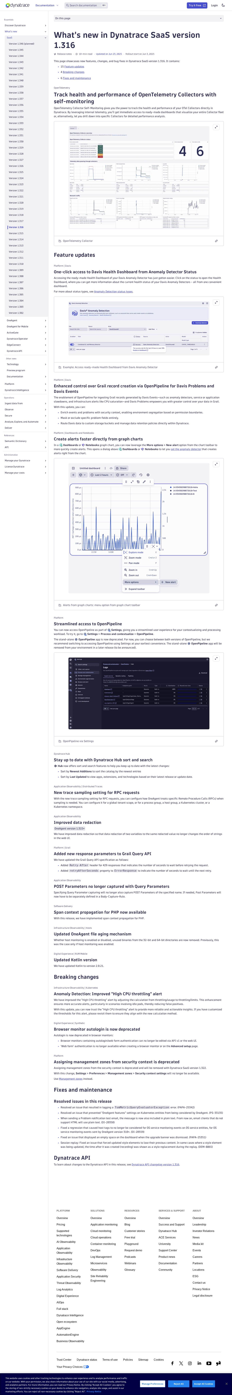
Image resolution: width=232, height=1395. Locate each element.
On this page (62, 18)
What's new (11, 31)
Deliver (8, 428)
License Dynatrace (14, 467)
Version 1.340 (16, 80)
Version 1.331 (16, 136)
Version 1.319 (16, 209)
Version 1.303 (16, 307)
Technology (13, 364)
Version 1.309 (16, 270)
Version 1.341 (16, 74)
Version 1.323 (16, 184)
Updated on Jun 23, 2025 (109, 54)
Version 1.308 (16, 276)
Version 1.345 (16, 50)
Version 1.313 (16, 246)
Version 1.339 (16, 87)
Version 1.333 (16, 123)
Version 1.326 (16, 166)
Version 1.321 (16, 197)
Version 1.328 (16, 154)
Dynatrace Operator (17, 339)
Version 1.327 (16, 160)
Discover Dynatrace (15, 25)
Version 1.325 (16, 172)
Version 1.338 (16, 93)
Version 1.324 (16, 178)
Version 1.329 (16, 148)
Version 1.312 (16, 252)
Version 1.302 (16, 313)
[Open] (45, 25)
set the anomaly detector (186, 449)
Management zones (71, 1079)
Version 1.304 (16, 301)
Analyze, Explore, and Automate (21, 422)
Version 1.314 (16, 239)
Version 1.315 (16, 233)
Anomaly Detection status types (113, 291)
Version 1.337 (16, 99)
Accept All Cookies (203, 1384)
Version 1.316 (16, 227)
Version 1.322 (16, 191)
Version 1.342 (16, 68)
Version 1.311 (16, 258)
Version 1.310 (16, 264)
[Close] (45, 31)
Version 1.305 (16, 294)
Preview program (16, 370)
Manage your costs (15, 473)
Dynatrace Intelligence (17, 390)
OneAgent (12, 320)
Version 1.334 (16, 117)
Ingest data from (14, 403)
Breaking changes (73, 72)
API (6, 447)
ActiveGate (12, 333)
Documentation (15, 376)
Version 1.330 (16, 142)
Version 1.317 (16, 221)
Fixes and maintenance (77, 78)
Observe (9, 409)
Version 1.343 (16, 62)
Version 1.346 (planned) (21, 44)
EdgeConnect (14, 345)
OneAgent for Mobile (17, 326)
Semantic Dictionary (15, 441)
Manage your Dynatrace (17, 460)
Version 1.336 (16, 105)
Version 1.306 (16, 288)
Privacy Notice (94, 1391)
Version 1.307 (16, 282)
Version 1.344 (16, 56)
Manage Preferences (152, 1384)
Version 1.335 (16, 111)
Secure (8, 416)
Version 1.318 (16, 215)
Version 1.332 (16, 129)
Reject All (179, 1384)
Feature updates (74, 66)
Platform (9, 384)
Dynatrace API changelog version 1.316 (155, 1164)
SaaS (9, 38)
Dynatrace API (14, 351)
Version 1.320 (16, 203)
